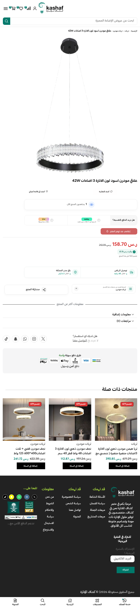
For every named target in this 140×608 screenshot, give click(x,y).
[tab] (70, 314)
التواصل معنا (80, 341)
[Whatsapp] (25, 338)
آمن (71, 366)
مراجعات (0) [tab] (124, 321)
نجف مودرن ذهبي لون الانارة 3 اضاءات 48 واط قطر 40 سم (73, 451)
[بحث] (6, 21)
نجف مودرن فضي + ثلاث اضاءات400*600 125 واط (29, 451)
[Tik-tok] (6, 338)
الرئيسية (134, 31)
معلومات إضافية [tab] (121, 314)
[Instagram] (34, 338)
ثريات (127, 31)
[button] (28, 8)
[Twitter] (43, 338)
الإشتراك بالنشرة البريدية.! (125, 551)
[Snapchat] (15, 338)
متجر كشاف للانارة (122, 506)
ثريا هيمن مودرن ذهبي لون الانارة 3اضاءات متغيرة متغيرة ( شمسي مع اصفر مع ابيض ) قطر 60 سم (116, 451)
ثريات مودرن (117, 31)
